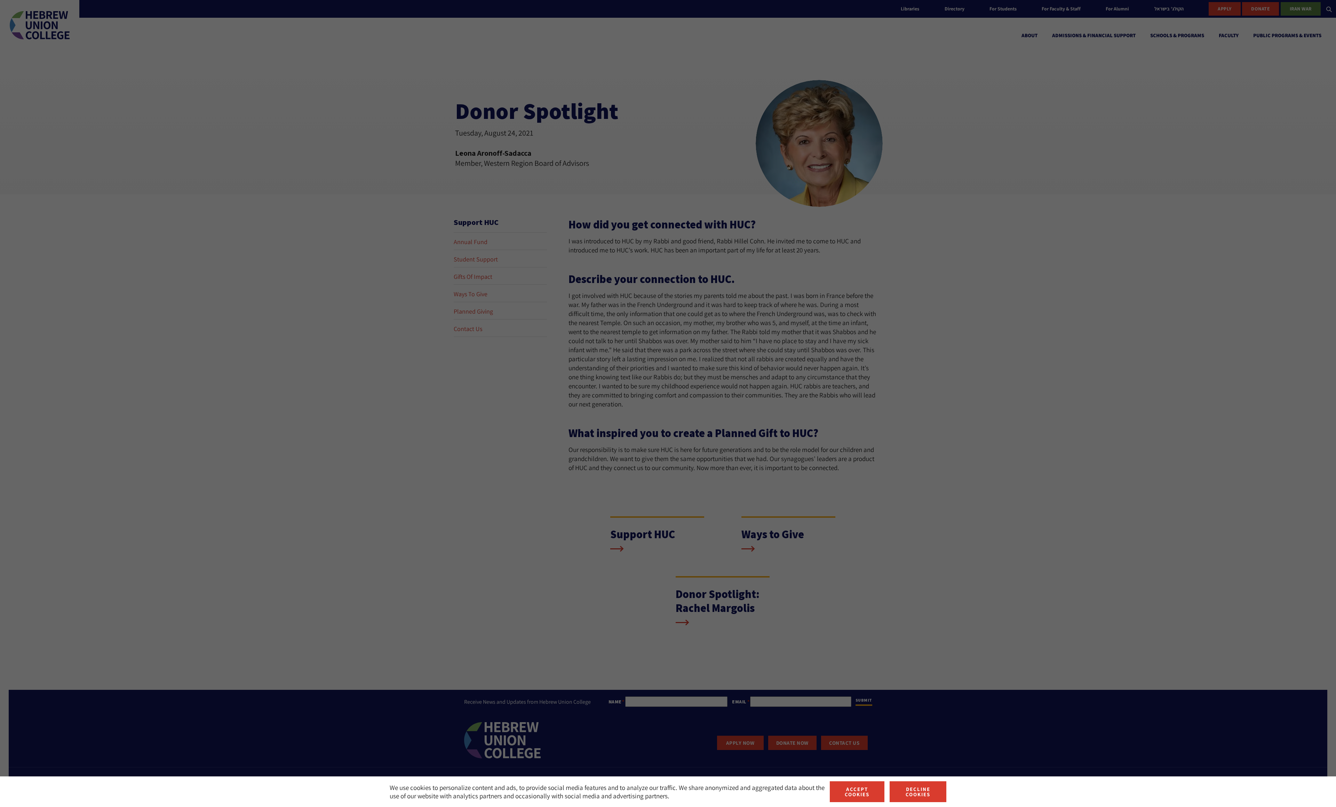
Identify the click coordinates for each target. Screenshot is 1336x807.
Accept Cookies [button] (857, 792)
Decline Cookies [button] (918, 792)
